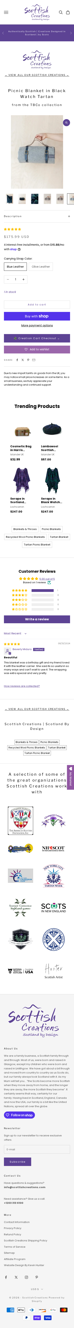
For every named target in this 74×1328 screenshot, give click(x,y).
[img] (12, 644)
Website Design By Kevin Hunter (24, 1265)
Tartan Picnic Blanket (37, 544)
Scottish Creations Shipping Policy (25, 1240)
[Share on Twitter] (22, 359)
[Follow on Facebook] (6, 1277)
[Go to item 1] (9, 198)
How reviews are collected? (22, 686)
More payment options (37, 325)
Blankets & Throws (25, 529)
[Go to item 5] (60, 198)
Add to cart (37, 304)
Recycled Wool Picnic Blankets (25, 537)
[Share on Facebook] (17, 359)
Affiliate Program (14, 1259)
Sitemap (9, 1253)
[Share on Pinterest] (28, 359)
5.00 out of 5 (47, 579)
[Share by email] (33, 359)
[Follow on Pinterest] (37, 1277)
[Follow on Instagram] (26, 1277)
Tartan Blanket (59, 537)
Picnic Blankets (51, 529)
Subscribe (17, 1161)
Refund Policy (12, 1234)
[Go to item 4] (47, 198)
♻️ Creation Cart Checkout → (37, 338)
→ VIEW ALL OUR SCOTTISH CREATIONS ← (37, 74)
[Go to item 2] (22, 198)
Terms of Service (14, 1247)
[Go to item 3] (34, 198)
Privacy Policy (12, 1228)
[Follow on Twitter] (16, 1277)
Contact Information (17, 1222)
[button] (12, 229)
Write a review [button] (37, 619)
